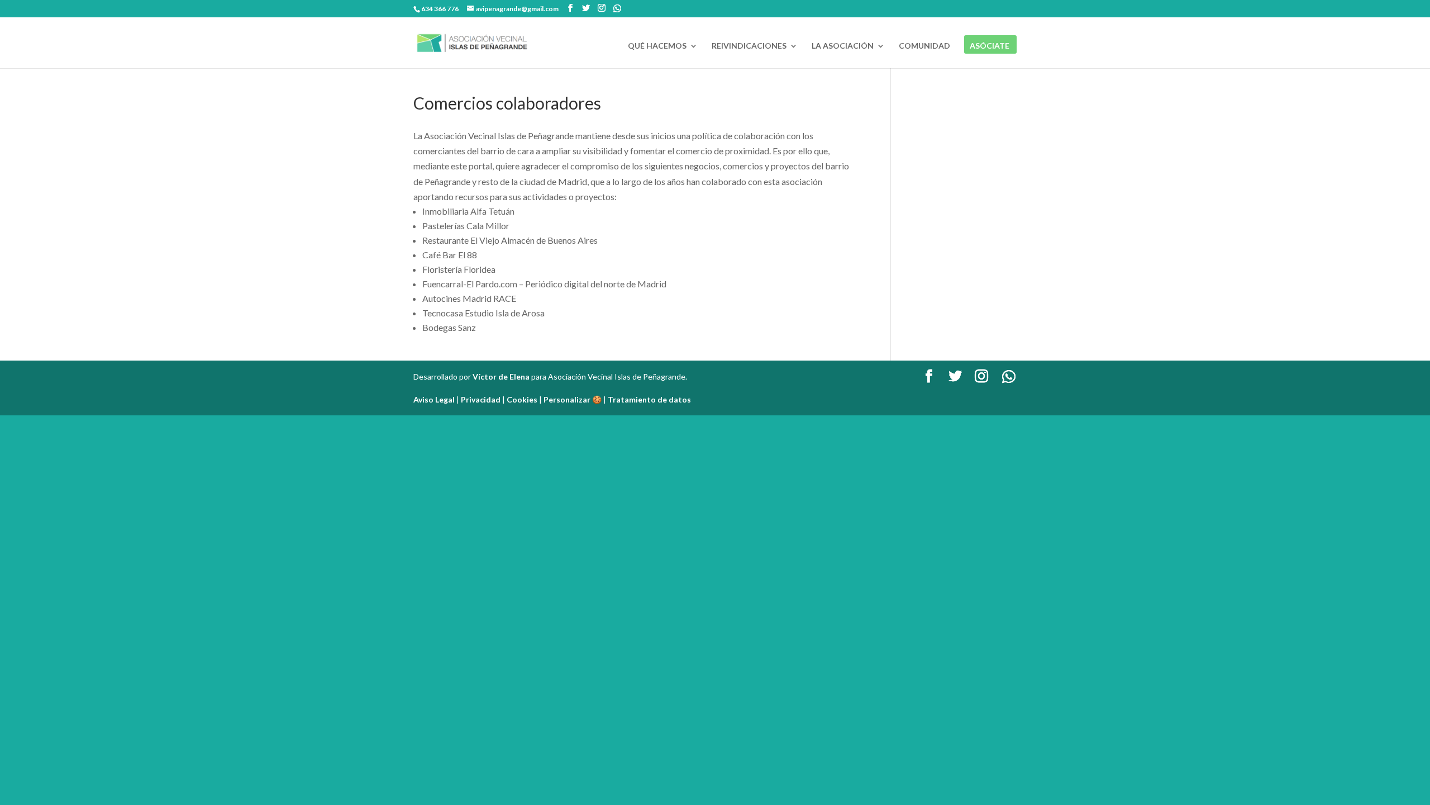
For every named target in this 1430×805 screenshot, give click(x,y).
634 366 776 (440, 8)
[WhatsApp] (617, 8)
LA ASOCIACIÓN (843, 46)
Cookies (522, 399)
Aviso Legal (434, 399)
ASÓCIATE (989, 46)
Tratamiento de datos (649, 399)
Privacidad (480, 399)
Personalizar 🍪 (573, 399)
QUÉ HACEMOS (657, 46)
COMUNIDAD (924, 46)
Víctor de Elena (501, 376)
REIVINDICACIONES (749, 46)
